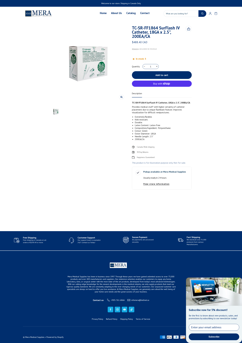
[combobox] (185, 13)
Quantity (136, 66)
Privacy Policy (97, 319)
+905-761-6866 (118, 300)
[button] (215, 13)
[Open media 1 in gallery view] (55, 112)
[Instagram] (117, 309)
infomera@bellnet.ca (140, 300)
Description (137, 93)
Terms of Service (143, 319)
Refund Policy (111, 319)
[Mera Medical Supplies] (39, 13)
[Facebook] (110, 309)
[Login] (210, 13)
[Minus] (144, 66)
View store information (156, 184)
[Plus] (157, 66)
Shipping (135, 49)
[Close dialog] (238, 281)
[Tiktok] (131, 309)
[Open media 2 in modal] (88, 64)
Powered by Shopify (55, 337)
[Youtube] (124, 309)
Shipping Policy (126, 319)
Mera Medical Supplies (35, 337)
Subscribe (214, 337)
